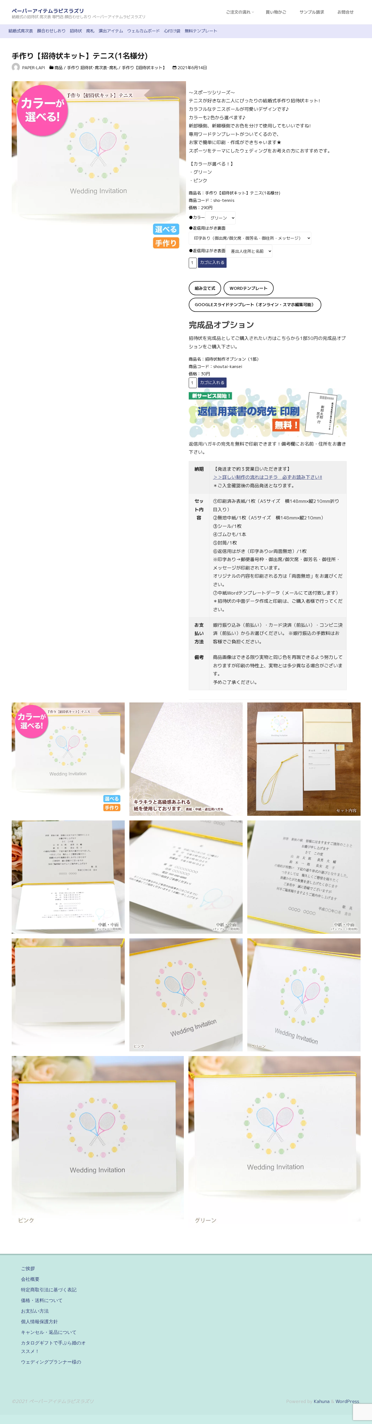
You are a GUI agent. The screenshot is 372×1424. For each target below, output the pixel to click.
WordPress (347, 1401)
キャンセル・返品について (49, 1332)
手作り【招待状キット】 (144, 68)
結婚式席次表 (20, 31)
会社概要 (30, 1279)
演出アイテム (111, 31)
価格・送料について (42, 1300)
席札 (90, 31)
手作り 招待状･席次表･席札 (92, 68)
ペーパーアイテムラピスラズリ (48, 10)
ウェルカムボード (143, 31)
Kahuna (321, 1401)
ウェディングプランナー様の (51, 1362)
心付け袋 (172, 31)
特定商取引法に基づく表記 (49, 1290)
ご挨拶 (28, 1268)
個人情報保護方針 (39, 1322)
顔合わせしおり (51, 31)
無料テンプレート (201, 31)
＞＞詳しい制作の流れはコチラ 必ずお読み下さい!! (267, 477)
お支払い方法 (35, 1311)
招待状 (76, 31)
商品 (58, 68)
